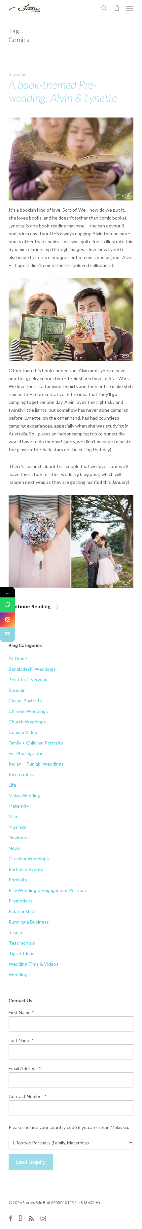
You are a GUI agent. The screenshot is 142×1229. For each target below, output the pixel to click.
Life (12, 785)
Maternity (19, 806)
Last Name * (21, 1040)
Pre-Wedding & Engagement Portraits (48, 890)
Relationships (23, 911)
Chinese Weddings (28, 711)
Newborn (18, 837)
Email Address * (25, 1068)
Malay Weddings (26, 795)
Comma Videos (24, 732)
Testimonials (22, 943)
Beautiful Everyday (28, 679)
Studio (15, 932)
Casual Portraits (25, 700)
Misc (13, 816)
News (14, 848)
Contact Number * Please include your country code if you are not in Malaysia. (69, 1111)
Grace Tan (17, 74)
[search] (104, 8)
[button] (129, 8)
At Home (18, 658)
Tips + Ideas (21, 953)
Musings (17, 827)
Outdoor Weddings (29, 858)
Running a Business (29, 922)
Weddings (19, 974)
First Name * (21, 1012)
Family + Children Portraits (36, 742)
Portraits (18, 879)
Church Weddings (27, 721)
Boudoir (17, 690)
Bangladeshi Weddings (32, 669)
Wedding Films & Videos (33, 964)
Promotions (21, 900)
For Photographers (28, 753)
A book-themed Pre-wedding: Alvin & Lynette (63, 91)
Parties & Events (26, 869)
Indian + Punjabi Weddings (36, 764)
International (22, 774)
